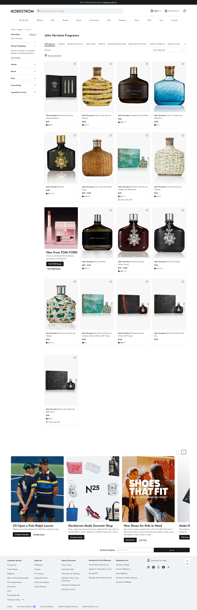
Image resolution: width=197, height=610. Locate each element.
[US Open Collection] (37, 489)
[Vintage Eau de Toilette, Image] (133, 86)
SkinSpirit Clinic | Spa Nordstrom (70, 579)
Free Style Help (68, 569)
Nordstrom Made (76, 537)
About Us (38, 560)
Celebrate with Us (110, 2)
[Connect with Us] (168, 567)
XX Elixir (55, 186)
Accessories (94, 20)
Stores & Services (69, 560)
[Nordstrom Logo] (22, 11)
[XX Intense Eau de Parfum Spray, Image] (133, 232)
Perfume (101, 44)
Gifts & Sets (91, 44)
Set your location (54, 55)
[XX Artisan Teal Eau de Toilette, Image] (61, 304)
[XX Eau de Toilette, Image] (169, 232)
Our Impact (38, 573)
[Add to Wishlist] (75, 64)
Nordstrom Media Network (126, 577)
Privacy (9, 606)
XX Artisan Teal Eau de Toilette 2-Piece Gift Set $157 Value (96, 334)
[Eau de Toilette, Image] (97, 232)
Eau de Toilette (93, 261)
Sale (161, 20)
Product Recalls (13, 595)
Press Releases (121, 573)
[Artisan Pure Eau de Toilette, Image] (169, 158)
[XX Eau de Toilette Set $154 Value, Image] (61, 380)
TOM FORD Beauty (55, 264)
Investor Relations (123, 569)
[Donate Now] (148, 489)
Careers (37, 569)
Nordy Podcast (40, 586)
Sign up (171, 550)
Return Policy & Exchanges (18, 578)
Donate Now (130, 540)
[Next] (185, 43)
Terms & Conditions (46, 606)
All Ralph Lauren (39, 534)
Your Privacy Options (24, 606)
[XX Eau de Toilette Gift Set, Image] (169, 304)
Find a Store (66, 565)
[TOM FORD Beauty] (61, 228)
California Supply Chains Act (68, 606)
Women (40, 20)
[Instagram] (148, 567)
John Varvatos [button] (16, 38)
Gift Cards (185, 537)
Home (136, 20)
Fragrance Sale (174, 44)
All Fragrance (49, 44)
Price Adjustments (14, 582)
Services (174, 20)
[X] (158, 567)
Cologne (61, 44)
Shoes (78, 20)
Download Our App (158, 560)
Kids (109, 20)
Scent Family (16, 85)
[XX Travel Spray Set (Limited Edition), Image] (61, 86)
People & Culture (41, 578)
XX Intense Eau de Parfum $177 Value (131, 334)
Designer (122, 20)
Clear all (33, 34)
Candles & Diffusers (157, 44)
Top (187, 564)
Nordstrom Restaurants (71, 585)
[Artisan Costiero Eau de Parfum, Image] (169, 86)
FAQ (9, 591)
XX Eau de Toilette (167, 261)
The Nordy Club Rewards (98, 564)
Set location (16, 57)
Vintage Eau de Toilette (133, 115)
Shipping (10, 573)
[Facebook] (163, 567)
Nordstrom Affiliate (123, 582)
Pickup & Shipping (18, 45)
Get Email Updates (41, 582)
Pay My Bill (93, 573)
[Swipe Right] (183, 452)
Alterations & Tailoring (71, 573)
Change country (13, 599)
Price (13, 78)
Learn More (143, 540)
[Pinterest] (153, 567)
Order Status (12, 569)
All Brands (38, 565)
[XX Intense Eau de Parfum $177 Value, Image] (133, 304)
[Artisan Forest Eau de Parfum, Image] (97, 86)
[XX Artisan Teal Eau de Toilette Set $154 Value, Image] (133, 158)
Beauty (65, 20)
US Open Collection (22, 534)
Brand (13, 71)
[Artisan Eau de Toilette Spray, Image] (97, 158)
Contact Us (11, 565)
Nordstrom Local (68, 589)
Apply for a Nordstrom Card (100, 569)
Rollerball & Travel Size (117, 44)
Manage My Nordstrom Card (100, 577)
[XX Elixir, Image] (61, 158)
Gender (14, 64)
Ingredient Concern (19, 92)
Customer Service (14, 560)
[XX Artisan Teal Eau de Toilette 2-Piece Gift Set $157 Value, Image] (97, 304)
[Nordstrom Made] (92, 489)
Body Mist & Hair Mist (137, 44)
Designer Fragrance (75, 44)
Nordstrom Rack (122, 564)
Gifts (149, 20)
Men (52, 20)
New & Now (24, 20)
